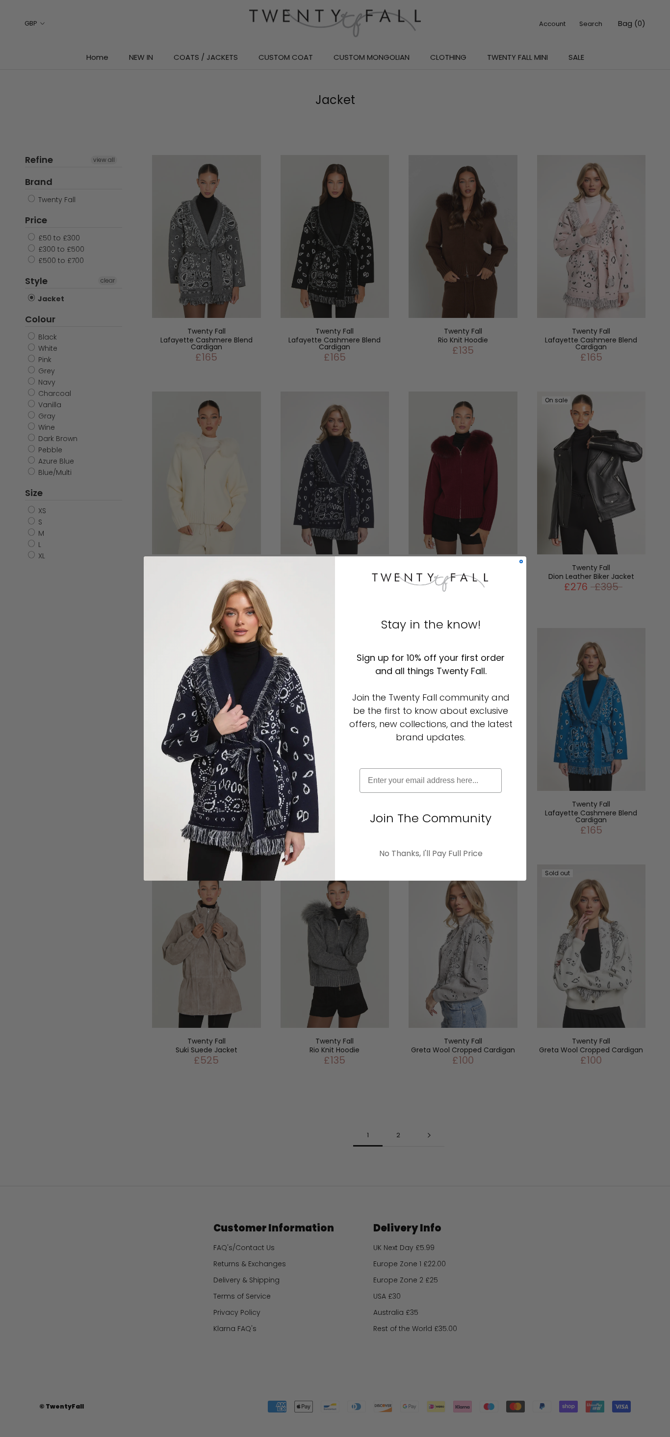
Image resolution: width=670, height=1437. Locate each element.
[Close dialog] (521, 561)
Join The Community (430, 818)
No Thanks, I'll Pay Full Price (431, 853)
